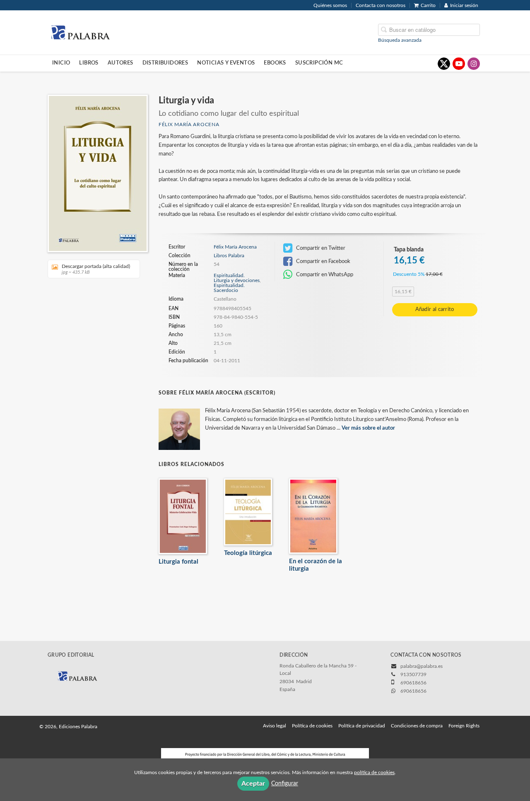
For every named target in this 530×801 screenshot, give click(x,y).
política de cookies (374, 772)
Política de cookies (312, 725)
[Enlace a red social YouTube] (459, 63)
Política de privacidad (361, 725)
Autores (120, 62)
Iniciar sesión (464, 5)
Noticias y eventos (226, 62)
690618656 (413, 691)
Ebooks (275, 62)
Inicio (61, 62)
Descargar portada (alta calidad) (96, 269)
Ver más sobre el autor (368, 428)
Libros (88, 62)
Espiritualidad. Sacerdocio (229, 288)
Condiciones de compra (417, 725)
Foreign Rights (463, 725)
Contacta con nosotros (380, 5)
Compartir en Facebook (322, 261)
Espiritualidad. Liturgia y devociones (237, 278)
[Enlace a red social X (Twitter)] (444, 63)
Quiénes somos (330, 5)
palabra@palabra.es (421, 666)
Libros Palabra (229, 255)
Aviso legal (274, 725)
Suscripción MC (319, 62)
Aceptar (253, 783)
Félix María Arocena (189, 124)
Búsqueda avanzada (400, 39)
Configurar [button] (284, 784)
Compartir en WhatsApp (324, 274)
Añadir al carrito (434, 309)
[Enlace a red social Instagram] (473, 63)
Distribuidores (165, 62)
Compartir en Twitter (320, 248)
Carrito (428, 5)
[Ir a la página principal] (80, 31)
